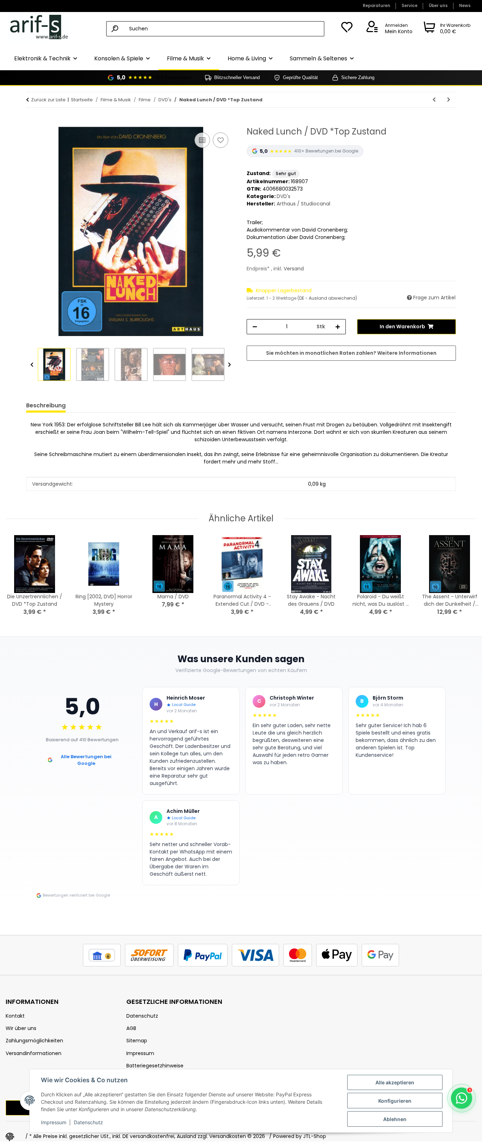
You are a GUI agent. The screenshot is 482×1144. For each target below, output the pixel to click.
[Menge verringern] (255, 326)
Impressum (53, 1122)
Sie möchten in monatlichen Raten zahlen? (351, 353)
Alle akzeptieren (394, 1082)
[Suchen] (115, 28)
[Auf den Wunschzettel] (220, 140)
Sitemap (136, 1040)
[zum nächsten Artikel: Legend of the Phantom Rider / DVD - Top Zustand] (448, 99)
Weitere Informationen (406, 353)
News (465, 5)
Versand (294, 268)
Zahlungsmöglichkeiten (34, 1040)
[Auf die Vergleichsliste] (202, 140)
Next (229, 365)
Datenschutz (88, 1122)
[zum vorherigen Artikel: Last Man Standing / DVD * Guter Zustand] (434, 99)
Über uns (438, 5)
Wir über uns (21, 1028)
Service (409, 5)
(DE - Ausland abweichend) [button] (327, 298)
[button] (388, 29)
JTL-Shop (314, 1136)
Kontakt (15, 1015)
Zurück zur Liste (48, 99)
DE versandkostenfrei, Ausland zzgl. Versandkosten (184, 1136)
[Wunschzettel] (347, 29)
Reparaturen (376, 5)
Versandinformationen (33, 1053)
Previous (32, 365)
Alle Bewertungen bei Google (86, 760)
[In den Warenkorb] (31, 123)
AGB (131, 1028)
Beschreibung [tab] (46, 405)
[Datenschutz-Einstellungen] (10, 1137)
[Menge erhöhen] (337, 326)
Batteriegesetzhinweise (154, 1065)
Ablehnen (394, 1119)
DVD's (283, 196)
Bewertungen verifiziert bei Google (76, 895)
